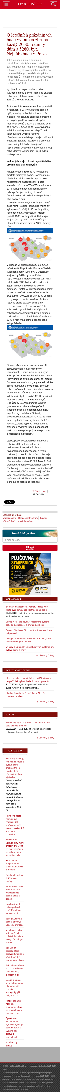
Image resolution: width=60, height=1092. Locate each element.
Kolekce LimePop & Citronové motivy (14, 878)
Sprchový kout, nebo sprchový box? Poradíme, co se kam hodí (15, 908)
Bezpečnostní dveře (28, 517)
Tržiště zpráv (39, 491)
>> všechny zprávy (11, 1044)
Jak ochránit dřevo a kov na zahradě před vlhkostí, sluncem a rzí (15, 970)
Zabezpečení (9, 517)
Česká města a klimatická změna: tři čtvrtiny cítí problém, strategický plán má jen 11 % (15, 987)
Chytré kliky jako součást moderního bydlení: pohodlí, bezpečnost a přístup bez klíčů (28, 623)
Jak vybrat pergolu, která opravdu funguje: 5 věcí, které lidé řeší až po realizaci (15, 954)
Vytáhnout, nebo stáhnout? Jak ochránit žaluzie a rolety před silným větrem (14, 936)
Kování (43, 517)
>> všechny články (45, 655)
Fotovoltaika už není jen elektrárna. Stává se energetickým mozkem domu (14, 1007)
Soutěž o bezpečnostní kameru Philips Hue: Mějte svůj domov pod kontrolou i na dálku (27, 608)
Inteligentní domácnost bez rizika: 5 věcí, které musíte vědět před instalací (28, 640)
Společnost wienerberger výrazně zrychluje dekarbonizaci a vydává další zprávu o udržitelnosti (14, 1027)
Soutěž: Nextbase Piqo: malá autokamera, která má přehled (29, 632)
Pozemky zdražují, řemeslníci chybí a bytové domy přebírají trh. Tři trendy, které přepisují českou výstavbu (15, 767)
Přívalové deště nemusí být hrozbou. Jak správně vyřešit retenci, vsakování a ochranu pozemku (15, 825)
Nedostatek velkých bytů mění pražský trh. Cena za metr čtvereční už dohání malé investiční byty (15, 847)
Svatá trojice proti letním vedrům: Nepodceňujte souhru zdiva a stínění (14, 892)
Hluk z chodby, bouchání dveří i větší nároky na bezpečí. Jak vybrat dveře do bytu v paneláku (29, 679)
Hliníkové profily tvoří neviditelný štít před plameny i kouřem (26, 694)
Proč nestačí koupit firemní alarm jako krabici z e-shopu (14, 865)
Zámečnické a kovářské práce (17, 521)
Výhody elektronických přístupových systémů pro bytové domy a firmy (30, 648)
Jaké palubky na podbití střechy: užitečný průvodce (15, 921)
